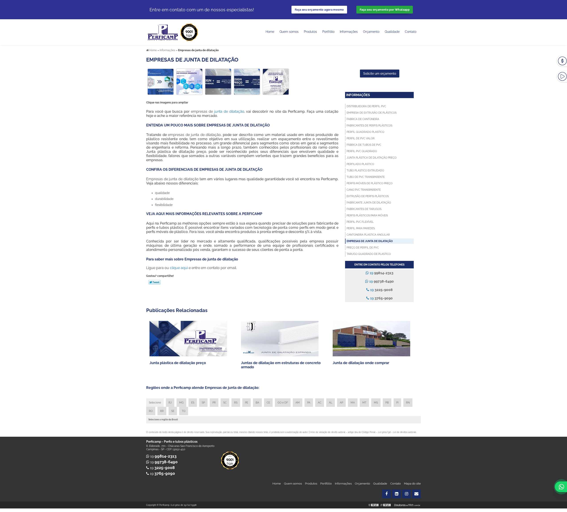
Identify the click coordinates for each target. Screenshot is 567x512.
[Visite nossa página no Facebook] (386, 493)
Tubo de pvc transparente (366, 176)
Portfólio (328, 31)
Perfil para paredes (361, 228)
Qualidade (380, 483)
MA (353, 402)
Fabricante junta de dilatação (369, 202)
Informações (349, 31)
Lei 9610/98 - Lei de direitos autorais (397, 432)
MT (364, 402)
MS (376, 402)
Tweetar (154, 282)
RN (408, 402)
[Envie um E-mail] (416, 493)
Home (270, 31)
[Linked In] (396, 493)
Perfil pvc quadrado (362, 151)
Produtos (310, 31)
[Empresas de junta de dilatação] (160, 81)
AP (341, 402)
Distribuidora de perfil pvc (366, 106)
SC (225, 402)
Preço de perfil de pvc (363, 247)
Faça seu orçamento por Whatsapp (385, 9)
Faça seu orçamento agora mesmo (319, 9)
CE (268, 402)
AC (319, 402)
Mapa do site (412, 483)
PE (246, 402)
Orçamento (371, 31)
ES (192, 402)
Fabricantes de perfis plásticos (369, 125)
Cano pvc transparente (364, 189)
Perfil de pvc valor (361, 138)
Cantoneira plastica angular (368, 234)
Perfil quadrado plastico (365, 132)
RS (235, 402)
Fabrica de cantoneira (363, 119)
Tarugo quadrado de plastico (369, 254)
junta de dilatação (229, 111)
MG (181, 402)
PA (308, 402)
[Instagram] (406, 493)
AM (297, 402)
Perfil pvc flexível (360, 221)
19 (381, 273)
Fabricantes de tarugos (364, 209)
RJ (170, 402)
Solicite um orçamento (379, 73)
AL (330, 402)
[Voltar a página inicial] (163, 32)
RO (151, 411)
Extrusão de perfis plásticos (368, 196)
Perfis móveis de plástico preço (369, 183)
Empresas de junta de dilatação (370, 241)
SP (203, 402)
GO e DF (283, 402)
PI (397, 402)
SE (172, 411)
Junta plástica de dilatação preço (371, 157)
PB (387, 402)
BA (257, 402)
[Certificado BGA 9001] (189, 32)
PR (214, 402)
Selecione (155, 402)
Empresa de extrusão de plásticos (371, 112)
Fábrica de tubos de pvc (364, 144)
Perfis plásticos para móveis (367, 215)
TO (183, 411)
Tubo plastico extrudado (365, 170)
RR (162, 411)
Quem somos (289, 31)
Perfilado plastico (360, 164)
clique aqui (179, 268)
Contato (410, 31)
